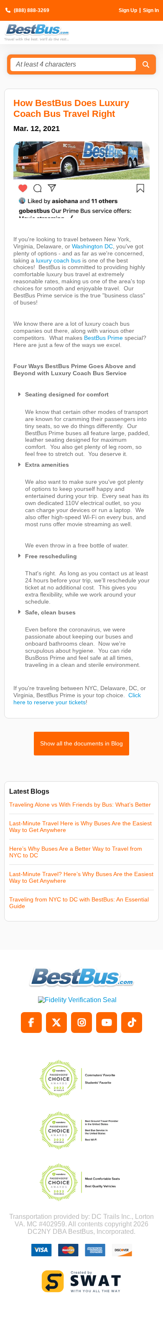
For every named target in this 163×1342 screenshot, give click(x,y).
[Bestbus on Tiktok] (131, 1022)
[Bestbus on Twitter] (56, 1022)
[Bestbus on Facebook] (31, 1022)
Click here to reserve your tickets (77, 699)
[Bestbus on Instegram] (81, 1022)
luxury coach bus (58, 260)
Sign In (151, 10)
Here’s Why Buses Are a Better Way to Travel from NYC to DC (75, 852)
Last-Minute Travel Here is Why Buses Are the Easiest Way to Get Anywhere (80, 826)
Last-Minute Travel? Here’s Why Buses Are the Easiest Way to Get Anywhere (81, 877)
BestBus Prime (103, 337)
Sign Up (128, 10)
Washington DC (92, 246)
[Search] (146, 64)
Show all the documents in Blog (81, 743)
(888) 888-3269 (31, 10)
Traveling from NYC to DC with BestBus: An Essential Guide (79, 902)
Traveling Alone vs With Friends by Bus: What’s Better (80, 804)
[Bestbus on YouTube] (106, 1022)
